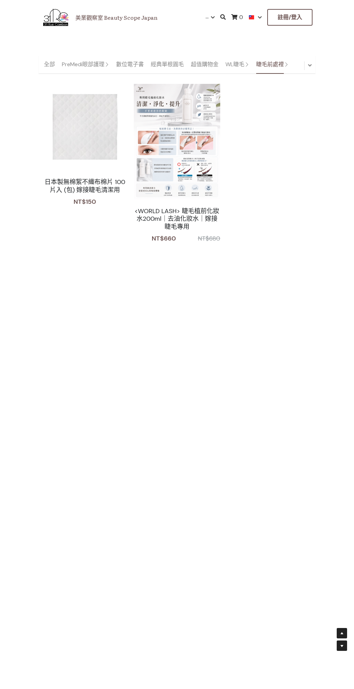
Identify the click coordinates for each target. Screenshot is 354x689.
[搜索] (223, 17)
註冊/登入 (290, 17)
